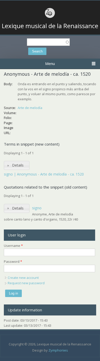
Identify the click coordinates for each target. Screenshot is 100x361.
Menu (50, 63)
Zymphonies (58, 350)
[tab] (16, 165)
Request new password (26, 283)
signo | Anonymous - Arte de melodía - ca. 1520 (44, 174)
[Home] (50, 17)
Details (18, 165)
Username (13, 245)
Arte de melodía (30, 107)
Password (13, 261)
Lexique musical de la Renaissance (50, 25)
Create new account (23, 277)
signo (37, 207)
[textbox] (48, 42)
